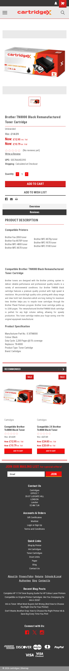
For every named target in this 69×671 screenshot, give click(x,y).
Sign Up (38, 525)
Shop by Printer (34, 545)
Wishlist (34, 521)
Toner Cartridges (34, 553)
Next (64, 369)
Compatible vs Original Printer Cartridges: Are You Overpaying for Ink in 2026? (34, 598)
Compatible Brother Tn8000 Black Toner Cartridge (14, 428)
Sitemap (24, 668)
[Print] (16, 199)
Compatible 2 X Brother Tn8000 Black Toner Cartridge (49, 428)
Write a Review (13, 154)
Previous (59, 369)
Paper (34, 561)
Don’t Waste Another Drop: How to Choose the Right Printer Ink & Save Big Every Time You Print (34, 612)
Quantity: (9, 174)
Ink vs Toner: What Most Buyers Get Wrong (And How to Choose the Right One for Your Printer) (34, 605)
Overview (34, 206)
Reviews (34, 212)
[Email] (11, 199)
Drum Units (34, 557)
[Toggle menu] (5, 12)
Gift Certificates (34, 517)
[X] (34, 632)
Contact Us (34, 568)
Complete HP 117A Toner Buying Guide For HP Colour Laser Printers (34, 593)
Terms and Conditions (34, 529)
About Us (13, 576)
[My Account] (55, 3)
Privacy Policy (26, 576)
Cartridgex (9, 420)
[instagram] (42, 632)
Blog (34, 565)
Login (29, 525)
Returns (39, 576)
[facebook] (27, 632)
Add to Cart (18, 451)
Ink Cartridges (34, 549)
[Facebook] (6, 199)
